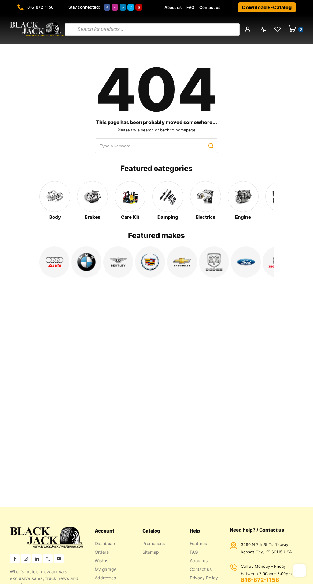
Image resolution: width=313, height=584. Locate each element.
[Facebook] (107, 7)
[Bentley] (118, 262)
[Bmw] (86, 262)
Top (299, 570)
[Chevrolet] (182, 262)
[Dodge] (214, 262)
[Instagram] (115, 7)
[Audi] (54, 262)
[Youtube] (138, 7)
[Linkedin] (123, 7)
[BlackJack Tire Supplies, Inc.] (37, 29)
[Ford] (245, 262)
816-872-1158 (40, 7)
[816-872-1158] (20, 7)
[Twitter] (130, 7)
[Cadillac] (150, 262)
